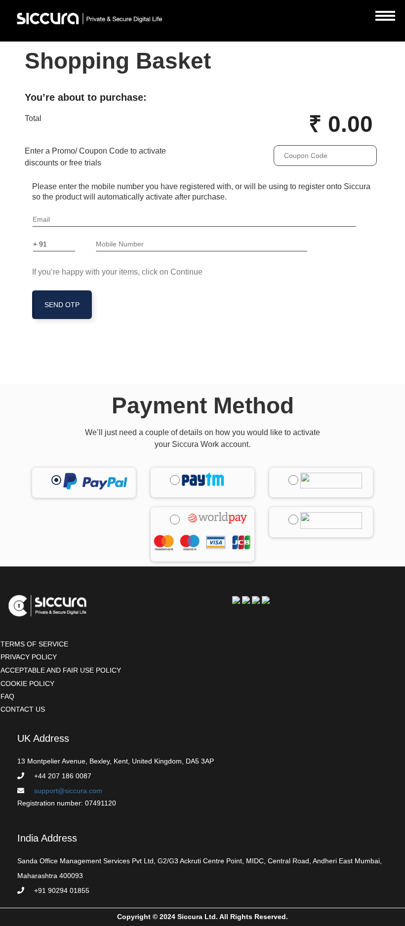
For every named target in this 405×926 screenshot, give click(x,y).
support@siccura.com (68, 791)
